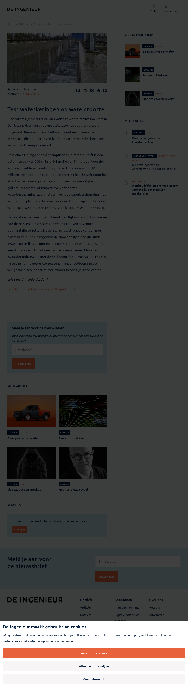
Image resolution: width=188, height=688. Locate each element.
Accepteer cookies (94, 653)
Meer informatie (94, 679)
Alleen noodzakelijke (94, 666)
